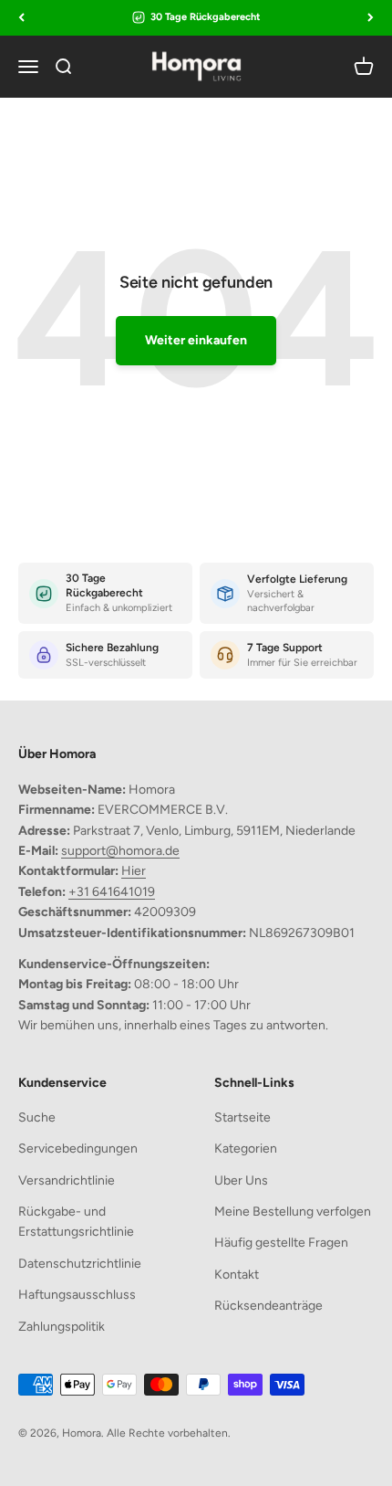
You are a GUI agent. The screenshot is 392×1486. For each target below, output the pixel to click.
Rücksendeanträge (268, 1305)
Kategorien (245, 1148)
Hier (133, 871)
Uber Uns (241, 1180)
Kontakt (236, 1274)
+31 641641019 (111, 892)
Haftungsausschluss (77, 1294)
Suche (37, 1117)
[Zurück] (21, 17)
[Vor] (370, 17)
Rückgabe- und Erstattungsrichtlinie (76, 1221)
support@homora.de (120, 851)
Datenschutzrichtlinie (79, 1263)
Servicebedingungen (78, 1148)
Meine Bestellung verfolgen (292, 1211)
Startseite (242, 1117)
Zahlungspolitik (61, 1326)
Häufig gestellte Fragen (281, 1242)
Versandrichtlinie (66, 1180)
